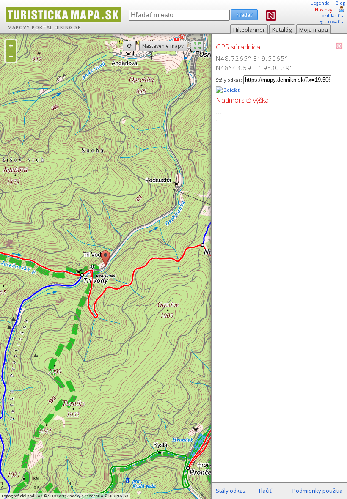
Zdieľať (231, 90)
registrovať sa (330, 22)
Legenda (320, 3)
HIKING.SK (68, 27)
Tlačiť (265, 490)
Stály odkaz (231, 490)
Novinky (323, 10)
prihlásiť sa (333, 16)
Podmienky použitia (317, 490)
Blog (340, 3)
